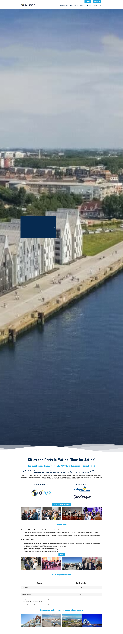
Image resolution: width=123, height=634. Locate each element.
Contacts (95, 6)
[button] (22, 227)
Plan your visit (63, 6)
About (88, 6)
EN (100, 6)
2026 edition (73, 6)
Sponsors (82, 6)
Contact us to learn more (63, 604)
